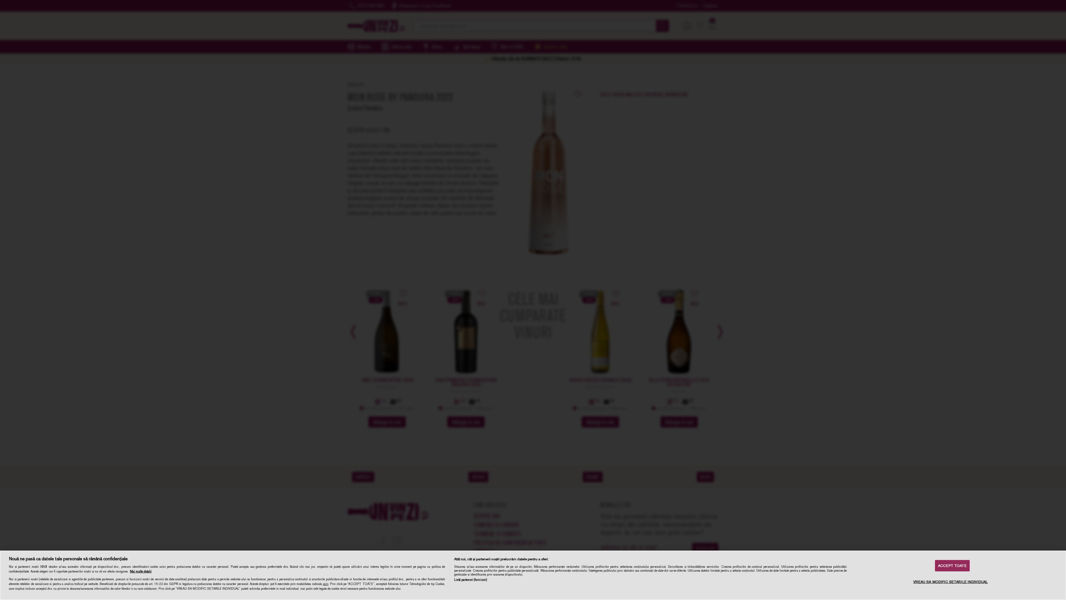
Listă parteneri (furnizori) (470, 580)
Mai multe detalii (141, 571)
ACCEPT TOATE (952, 565)
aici (325, 584)
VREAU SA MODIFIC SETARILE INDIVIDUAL (950, 581)
